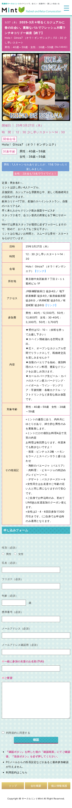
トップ (13, 785)
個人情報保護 (59, 785)
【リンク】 (40, 271)
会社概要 (36, 785)
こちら (23, 772)
